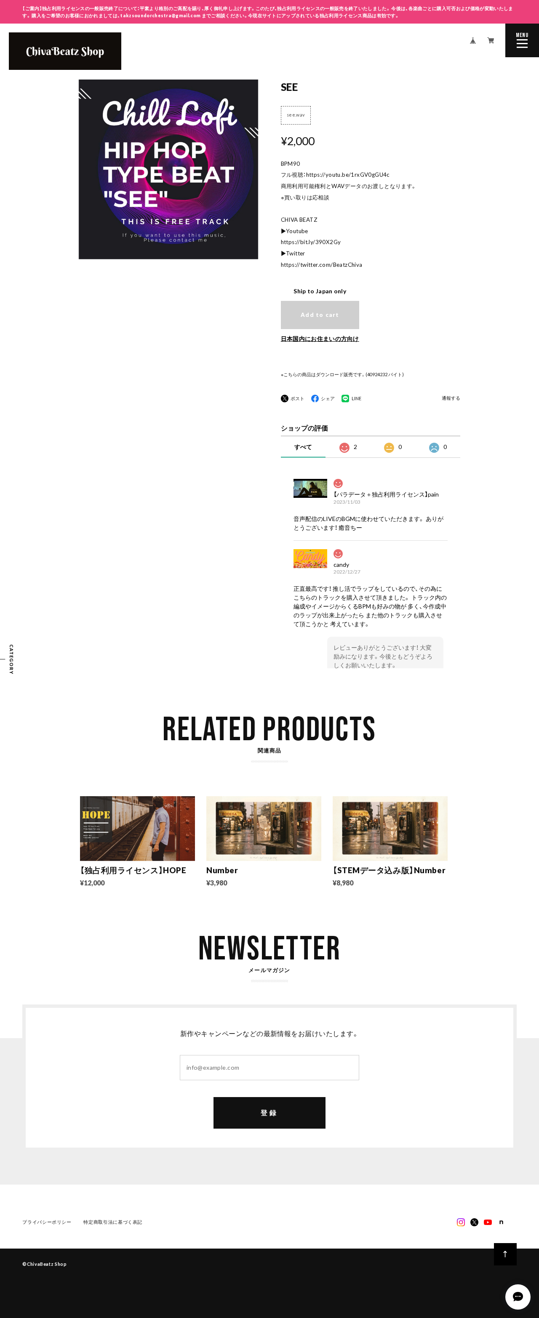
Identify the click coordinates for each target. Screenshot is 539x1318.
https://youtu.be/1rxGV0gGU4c (348, 174)
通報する (451, 398)
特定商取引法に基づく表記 (112, 1222)
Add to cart (320, 314)
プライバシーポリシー (46, 1222)
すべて (303, 446)
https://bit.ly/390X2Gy (311, 242)
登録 (269, 1112)
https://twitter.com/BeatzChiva (322, 264)
